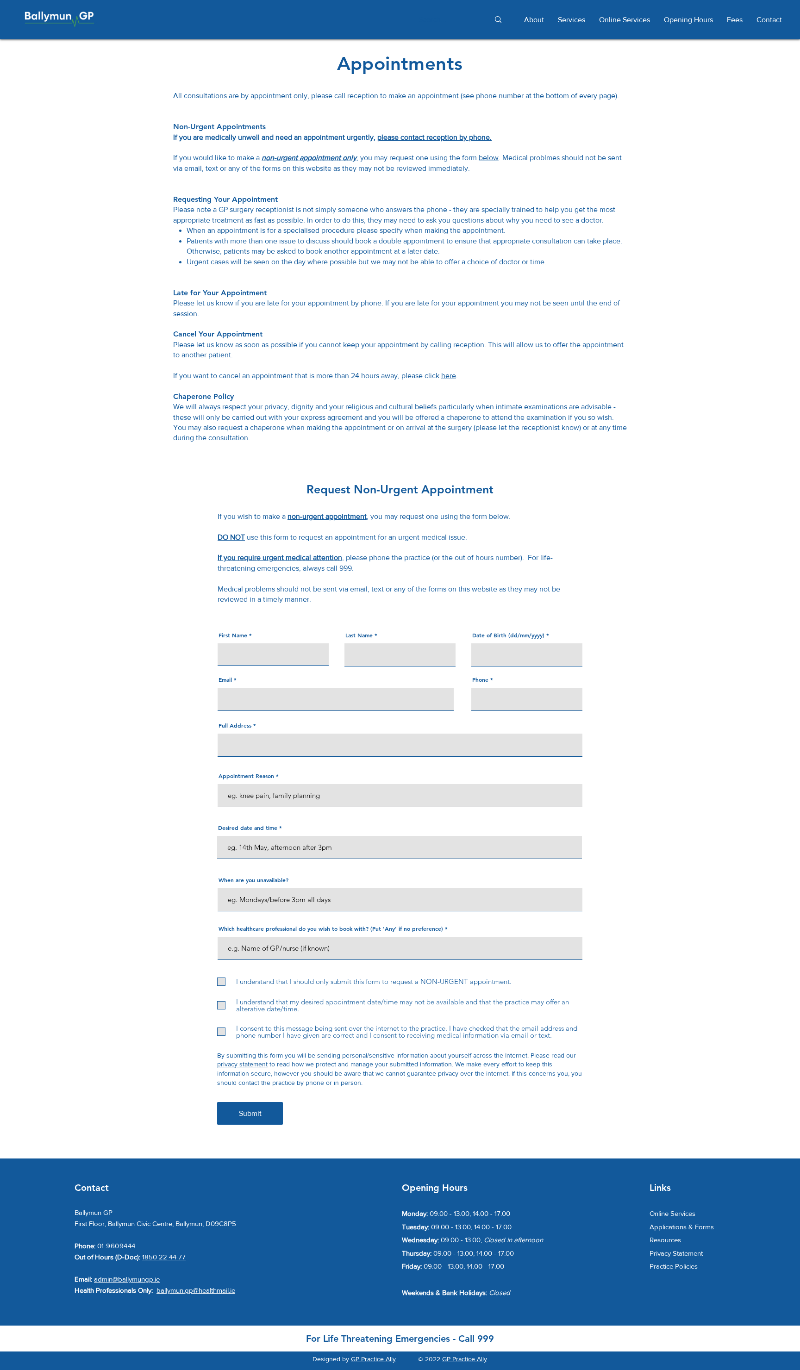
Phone (480, 679)
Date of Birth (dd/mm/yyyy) (508, 635)
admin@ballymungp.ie (127, 1279)
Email (225, 679)
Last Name (359, 635)
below (489, 158)
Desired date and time (247, 827)
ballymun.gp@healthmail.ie (195, 1290)
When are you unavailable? (253, 880)
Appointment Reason (246, 775)
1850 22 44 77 (164, 1257)
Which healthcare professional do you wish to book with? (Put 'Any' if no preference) (331, 928)
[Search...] (498, 20)
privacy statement (242, 1064)
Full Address (235, 725)
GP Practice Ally (373, 1359)
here (448, 376)
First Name (233, 635)
